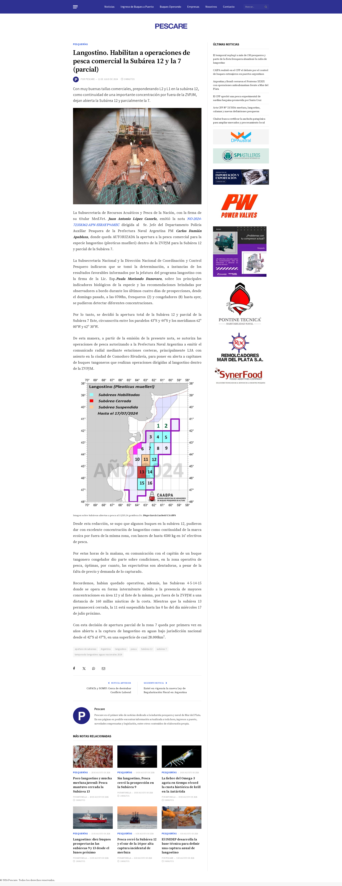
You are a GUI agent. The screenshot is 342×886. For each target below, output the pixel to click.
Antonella (82, 797)
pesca (134, 649)
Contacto (229, 6)
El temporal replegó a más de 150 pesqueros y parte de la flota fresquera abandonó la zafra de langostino (240, 59)
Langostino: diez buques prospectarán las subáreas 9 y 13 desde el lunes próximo (92, 845)
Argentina (106, 649)
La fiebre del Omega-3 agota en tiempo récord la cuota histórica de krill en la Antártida (181, 784)
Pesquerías (80, 44)
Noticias (109, 6)
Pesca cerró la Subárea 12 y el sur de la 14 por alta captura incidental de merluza (136, 845)
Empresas (193, 6)
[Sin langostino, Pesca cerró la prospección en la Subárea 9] (137, 756)
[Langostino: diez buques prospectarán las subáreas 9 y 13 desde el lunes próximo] (93, 817)
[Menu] (75, 7)
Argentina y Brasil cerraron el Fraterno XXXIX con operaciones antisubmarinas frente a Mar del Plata (240, 85)
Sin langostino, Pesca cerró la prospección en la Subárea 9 (135, 782)
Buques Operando (170, 6)
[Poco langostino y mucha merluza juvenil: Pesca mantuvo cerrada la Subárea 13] (93, 756)
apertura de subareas (85, 649)
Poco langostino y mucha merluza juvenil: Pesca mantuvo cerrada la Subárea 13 (92, 784)
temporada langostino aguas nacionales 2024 (98, 654)
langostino (120, 649)
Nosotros (211, 6)
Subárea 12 (146, 649)
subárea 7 (162, 649)
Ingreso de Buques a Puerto (137, 6)
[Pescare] (171, 26)
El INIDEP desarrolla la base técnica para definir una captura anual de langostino (181, 845)
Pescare (90, 79)
